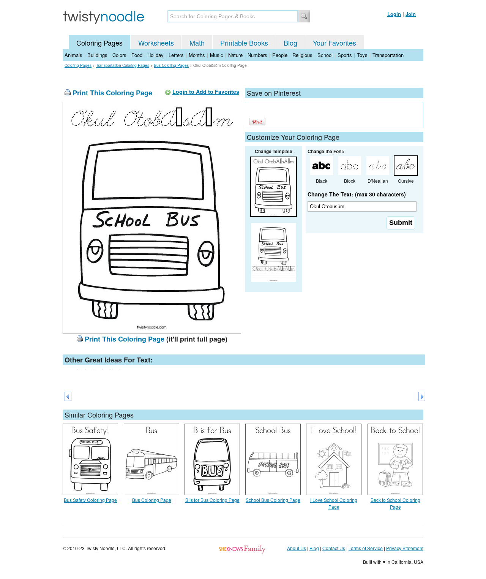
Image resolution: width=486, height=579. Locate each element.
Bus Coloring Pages (171, 65)
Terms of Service (366, 548)
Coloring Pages (99, 42)
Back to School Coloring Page (395, 503)
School (325, 55)
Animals (73, 55)
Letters (176, 55)
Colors (119, 55)
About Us (296, 548)
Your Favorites (334, 42)
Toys (362, 55)
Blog (290, 42)
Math (197, 42)
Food (136, 55)
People (279, 55)
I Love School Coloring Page (333, 503)
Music (216, 55)
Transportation (388, 55)
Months (197, 55)
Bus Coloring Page (151, 500)
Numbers (257, 55)
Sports (345, 55)
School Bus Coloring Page (273, 500)
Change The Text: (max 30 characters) (357, 194)
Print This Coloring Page (112, 93)
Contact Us (333, 548)
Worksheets (156, 42)
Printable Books (244, 42)
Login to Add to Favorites (205, 91)
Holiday (155, 55)
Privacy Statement (404, 548)
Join (411, 13)
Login (394, 13)
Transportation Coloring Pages (122, 65)
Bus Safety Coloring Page (90, 500)
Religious (302, 55)
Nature (235, 55)
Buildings (97, 55)
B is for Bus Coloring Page (212, 500)
